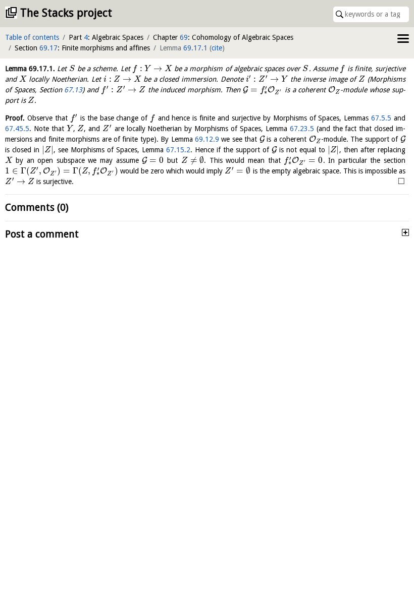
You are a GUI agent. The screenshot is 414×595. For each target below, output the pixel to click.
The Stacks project (66, 13)
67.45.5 (17, 129)
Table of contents (32, 37)
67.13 (73, 90)
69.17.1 (195, 48)
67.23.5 (302, 129)
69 (184, 37)
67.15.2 (178, 150)
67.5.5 (381, 118)
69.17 (48, 48)
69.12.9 (207, 139)
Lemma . (30, 69)
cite (217, 48)
